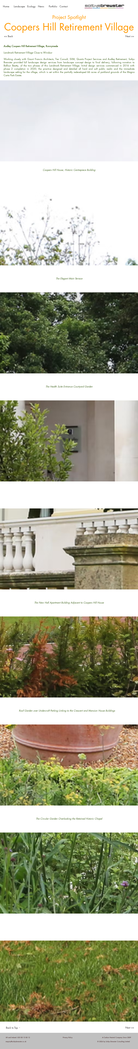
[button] (64, 6)
